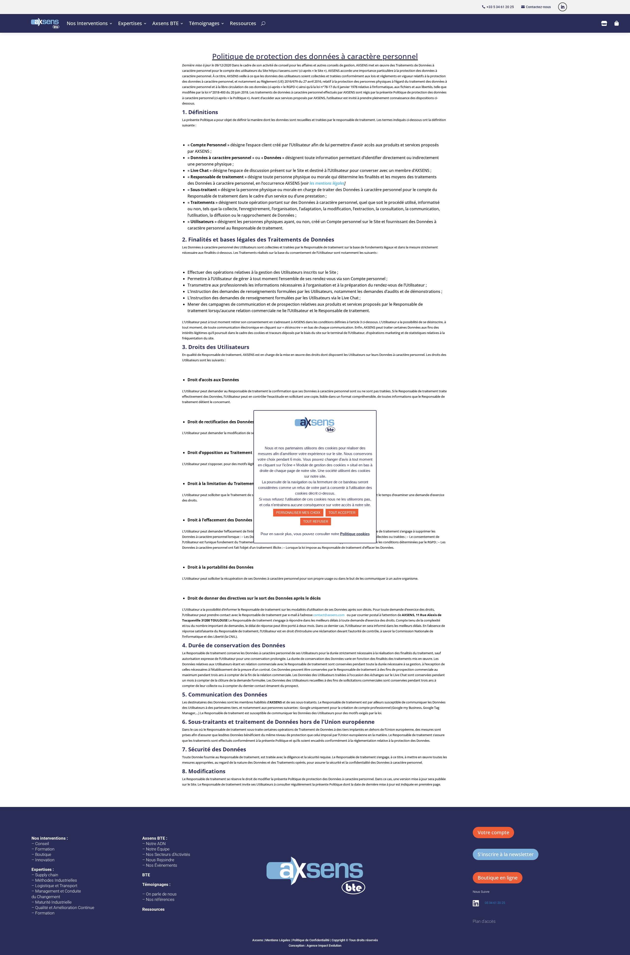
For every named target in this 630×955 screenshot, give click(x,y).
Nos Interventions (87, 23)
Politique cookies (355, 534)
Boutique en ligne (498, 877)
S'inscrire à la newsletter (506, 854)
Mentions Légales (277, 940)
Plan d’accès (484, 921)
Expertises (130, 23)
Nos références (160, 899)
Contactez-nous (538, 7)
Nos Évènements (161, 865)
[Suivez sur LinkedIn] (562, 6)
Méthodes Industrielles (56, 880)
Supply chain (46, 874)
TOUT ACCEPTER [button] (342, 513)
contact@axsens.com (329, 615)
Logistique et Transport (56, 885)
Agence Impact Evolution (324, 945)
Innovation (44, 859)
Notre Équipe (158, 849)
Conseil (42, 843)
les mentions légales (326, 183)
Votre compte (493, 832)
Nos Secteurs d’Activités (168, 854)
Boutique (43, 854)
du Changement (46, 896)
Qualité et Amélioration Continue (64, 907)
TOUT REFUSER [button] (315, 521)
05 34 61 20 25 (495, 903)
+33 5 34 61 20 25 (500, 7)
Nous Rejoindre (160, 859)
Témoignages (204, 23)
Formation (44, 849)
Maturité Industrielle (53, 902)
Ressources (243, 23)
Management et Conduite (58, 891)
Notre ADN (156, 843)
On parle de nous (161, 894)
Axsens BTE (165, 23)
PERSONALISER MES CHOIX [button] (298, 513)
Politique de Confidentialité (311, 940)
